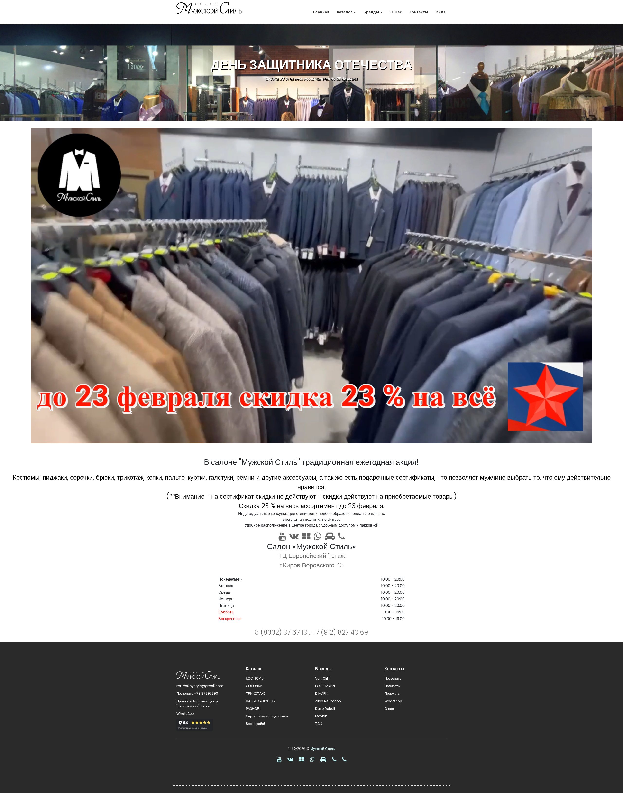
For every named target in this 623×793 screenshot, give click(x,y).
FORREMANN (325, 686)
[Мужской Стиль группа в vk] (294, 536)
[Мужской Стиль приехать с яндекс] (330, 536)
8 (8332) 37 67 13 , (283, 632)
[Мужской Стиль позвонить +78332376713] (344, 759)
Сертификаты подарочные (267, 716)
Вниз (440, 12)
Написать (392, 686)
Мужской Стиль (322, 748)
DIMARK (321, 693)
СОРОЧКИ (254, 686)
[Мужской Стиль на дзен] (306, 536)
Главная (321, 12)
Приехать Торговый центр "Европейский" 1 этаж (197, 704)
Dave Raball (325, 708)
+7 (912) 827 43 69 (340, 632)
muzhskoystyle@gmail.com (199, 686)
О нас (396, 12)
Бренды (371, 12)
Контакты (418, 12)
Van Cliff (322, 678)
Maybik (321, 716)
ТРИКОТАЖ (255, 693)
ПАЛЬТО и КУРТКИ (261, 701)
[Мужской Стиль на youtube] (282, 536)
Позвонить (393, 678)
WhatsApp (185, 713)
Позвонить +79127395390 (197, 693)
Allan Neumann (328, 701)
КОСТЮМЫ (255, 678)
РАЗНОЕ (252, 708)
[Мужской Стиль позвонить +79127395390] (341, 536)
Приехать (392, 693)
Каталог (344, 12)
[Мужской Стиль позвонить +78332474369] (334, 759)
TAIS (318, 723)
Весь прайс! (255, 723)
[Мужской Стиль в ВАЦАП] (317, 536)
